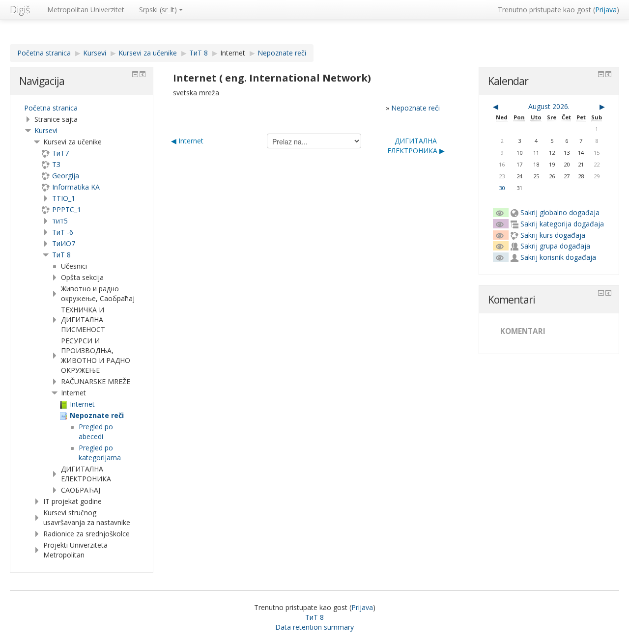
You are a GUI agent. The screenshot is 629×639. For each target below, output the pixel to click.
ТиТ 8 (61, 254)
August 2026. (549, 106)
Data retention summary (314, 627)
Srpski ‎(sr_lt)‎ (158, 9)
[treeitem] (81, 108)
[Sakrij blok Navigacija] (135, 74)
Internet (232, 52)
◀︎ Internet (187, 140)
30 (502, 188)
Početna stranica (51, 107)
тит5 (60, 220)
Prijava (606, 9)
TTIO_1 (63, 198)
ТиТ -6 (62, 232)
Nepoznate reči (415, 107)
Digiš (20, 9)
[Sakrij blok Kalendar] (601, 74)
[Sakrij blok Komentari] (601, 293)
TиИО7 (63, 243)
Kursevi (45, 130)
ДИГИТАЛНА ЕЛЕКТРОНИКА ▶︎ (416, 145)
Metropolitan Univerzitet (85, 9)
